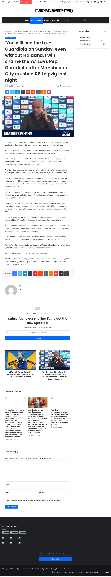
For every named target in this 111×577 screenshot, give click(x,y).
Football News (36, 20)
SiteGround (68, 569)
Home (27, 20)
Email (7, 492)
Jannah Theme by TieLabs (41, 569)
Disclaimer (79, 572)
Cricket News (85, 37)
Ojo (10, 86)
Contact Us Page (68, 572)
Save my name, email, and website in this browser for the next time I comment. (34, 500)
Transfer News (50, 20)
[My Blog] (55, 10)
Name (7, 484)
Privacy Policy (104, 572)
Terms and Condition (91, 572)
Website (42, 492)
